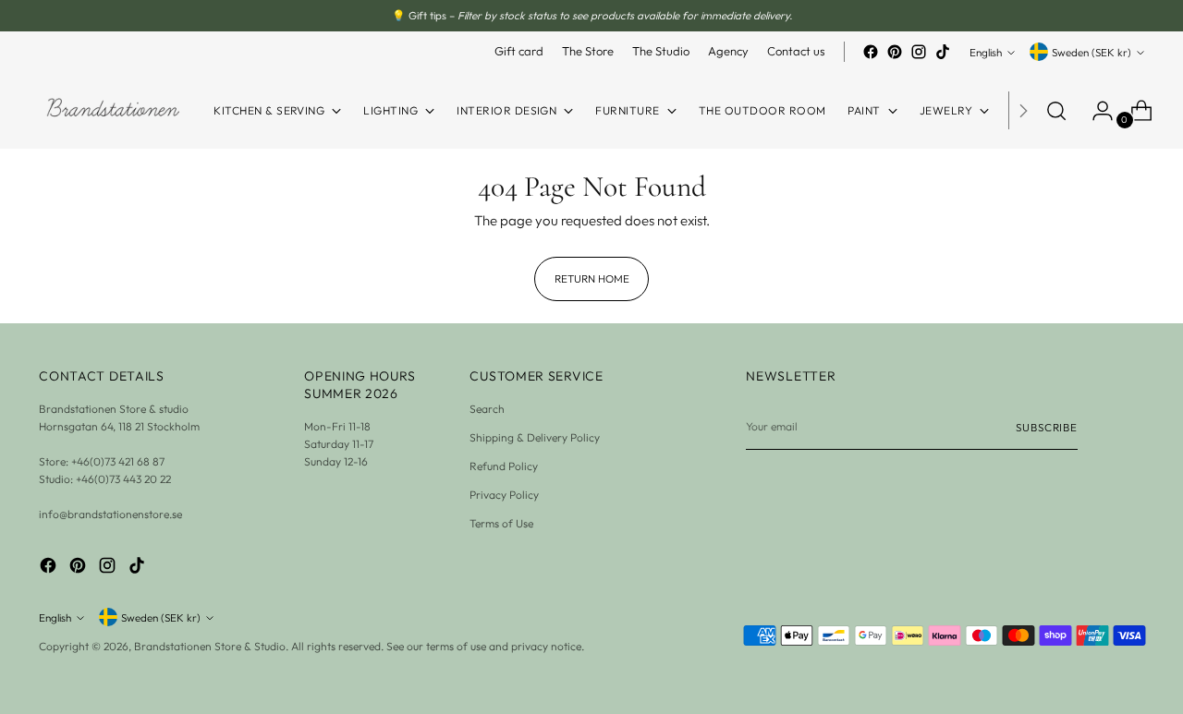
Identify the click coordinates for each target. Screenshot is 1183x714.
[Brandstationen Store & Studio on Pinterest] (894, 51)
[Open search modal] (1056, 110)
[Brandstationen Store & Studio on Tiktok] (942, 51)
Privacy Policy (504, 495)
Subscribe (1047, 427)
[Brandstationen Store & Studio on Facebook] (870, 51)
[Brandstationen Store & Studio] (113, 110)
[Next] (1023, 110)
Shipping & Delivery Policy (535, 437)
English (986, 52)
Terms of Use (501, 523)
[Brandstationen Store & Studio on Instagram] (918, 51)
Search (487, 409)
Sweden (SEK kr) (1091, 52)
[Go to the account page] (1095, 110)
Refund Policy (504, 466)
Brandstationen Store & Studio (210, 646)
